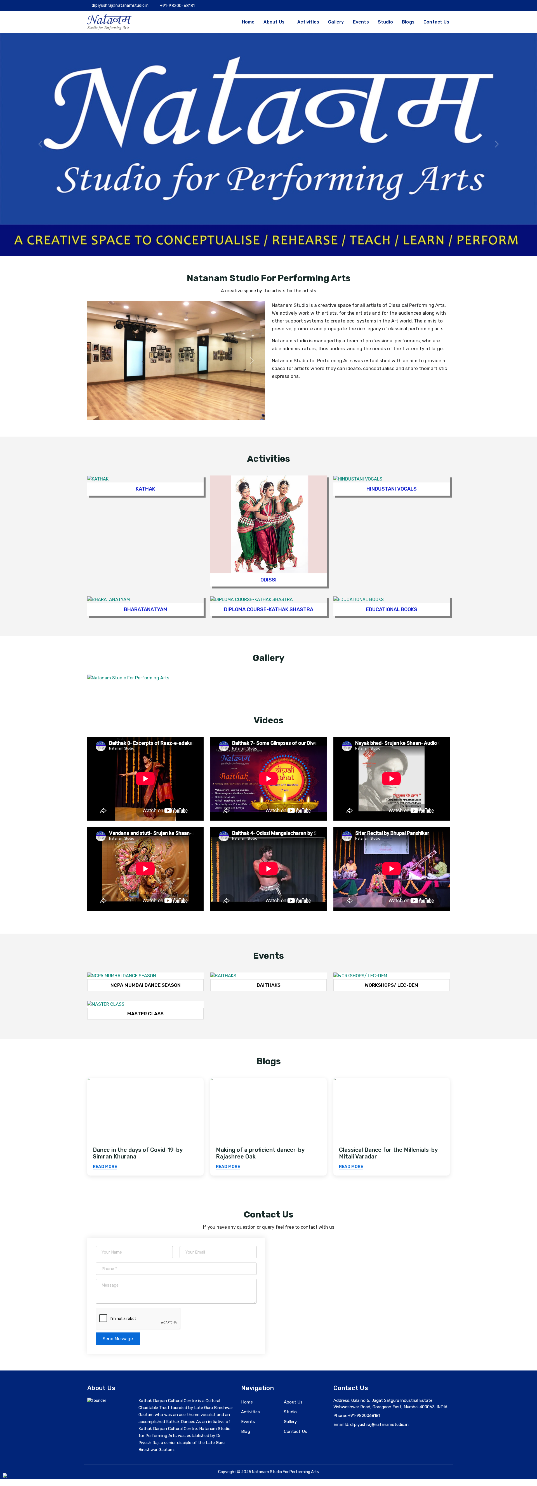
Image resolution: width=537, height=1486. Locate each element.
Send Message (118, 1338)
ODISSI (268, 580)
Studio (385, 22)
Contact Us (436, 22)
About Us (293, 1402)
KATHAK (145, 489)
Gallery (336, 22)
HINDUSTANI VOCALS (391, 489)
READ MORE (105, 1166)
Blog (245, 1432)
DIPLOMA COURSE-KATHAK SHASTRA (268, 609)
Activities (308, 22)
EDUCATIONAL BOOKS (391, 609)
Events (361, 22)
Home (248, 22)
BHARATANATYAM (145, 609)
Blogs (408, 22)
